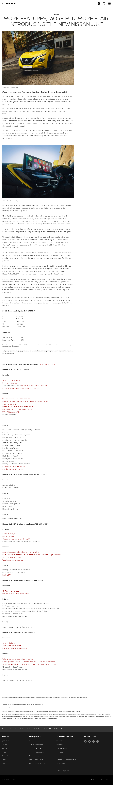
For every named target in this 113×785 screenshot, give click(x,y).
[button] (109, 3)
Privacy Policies (62, 780)
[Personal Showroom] (104, 3)
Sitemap (16, 780)
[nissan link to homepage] (8, 3)
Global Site (6, 780)
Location (99, 3)
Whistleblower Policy (80, 780)
